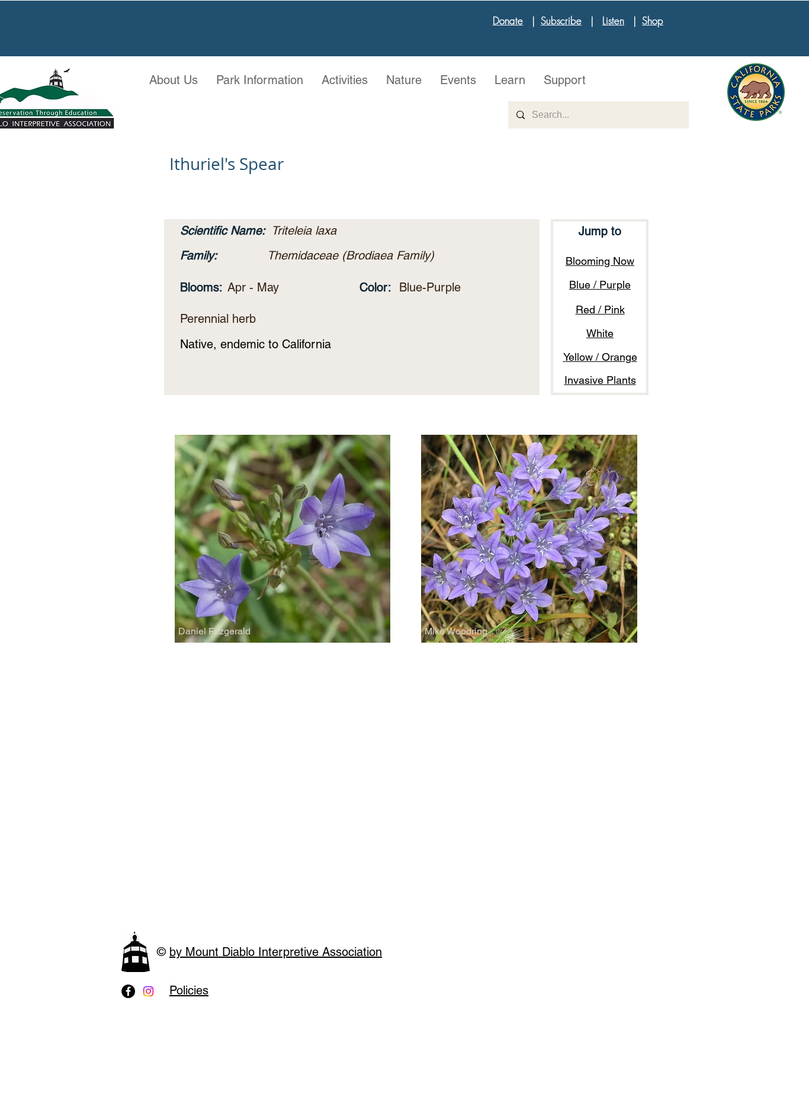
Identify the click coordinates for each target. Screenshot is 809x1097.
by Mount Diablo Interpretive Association (275, 952)
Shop (652, 20)
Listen (613, 20)
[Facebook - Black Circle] (128, 991)
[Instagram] (148, 991)
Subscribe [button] (561, 20)
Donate (508, 20)
